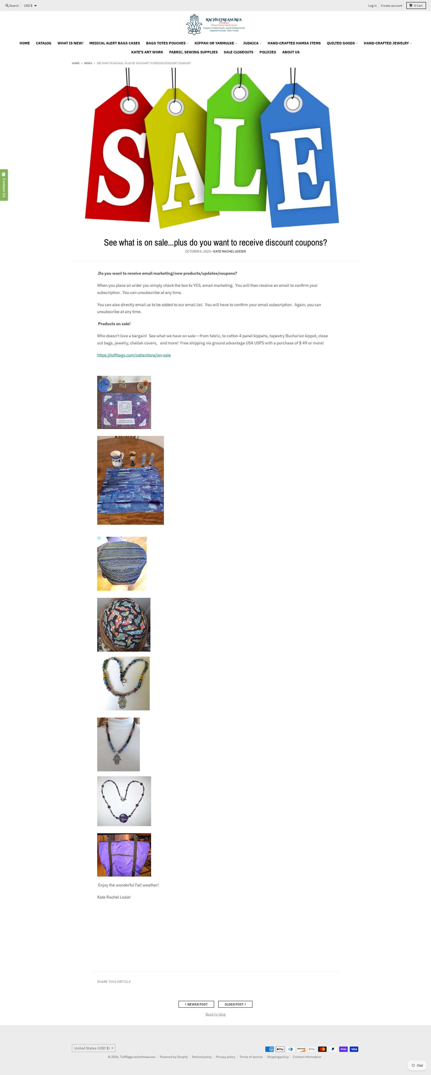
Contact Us (4, 186)
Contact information (307, 1057)
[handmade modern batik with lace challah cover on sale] (215, 402)
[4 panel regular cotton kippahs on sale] (215, 625)
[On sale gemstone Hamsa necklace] (215, 744)
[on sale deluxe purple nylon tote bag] (215, 855)
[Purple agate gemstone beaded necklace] (215, 801)
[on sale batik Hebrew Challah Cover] (215, 480)
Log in (372, 6)
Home (75, 63)
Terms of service (251, 1057)
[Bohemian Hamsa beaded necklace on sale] (215, 683)
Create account (391, 6)
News (88, 63)
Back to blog (215, 1014)
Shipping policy (278, 1057)
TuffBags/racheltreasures (138, 1057)
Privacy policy (225, 1057)
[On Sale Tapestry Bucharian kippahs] (215, 564)
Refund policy (202, 1057)
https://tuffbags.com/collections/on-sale (134, 355)
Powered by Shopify (174, 1057)
